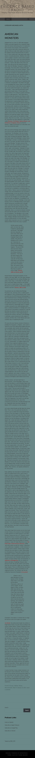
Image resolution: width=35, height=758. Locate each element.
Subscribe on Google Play (11, 728)
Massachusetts (8, 687)
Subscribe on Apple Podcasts (12, 725)
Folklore (16, 685)
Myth (14, 687)
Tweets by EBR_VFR (10, 741)
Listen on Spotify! (9, 722)
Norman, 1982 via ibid (20, 287)
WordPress (24, 753)
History (20, 685)
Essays (12, 685)
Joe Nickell (7, 623)
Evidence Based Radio (17, 8)
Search (6, 707)
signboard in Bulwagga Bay (11, 560)
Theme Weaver (23, 755)
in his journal (24, 572)
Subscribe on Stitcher (10, 730)
